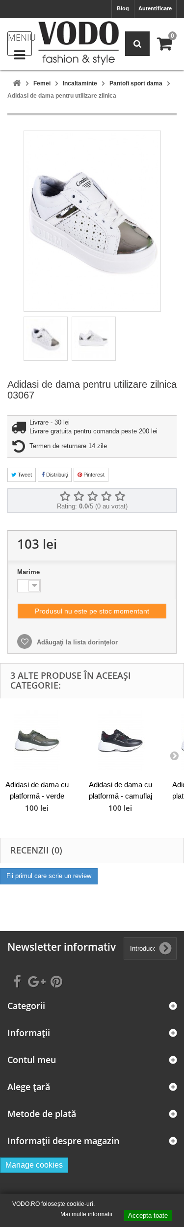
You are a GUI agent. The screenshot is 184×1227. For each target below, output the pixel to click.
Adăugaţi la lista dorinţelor (76, 642)
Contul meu (31, 1060)
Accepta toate (148, 1215)
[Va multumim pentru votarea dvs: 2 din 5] (78, 496)
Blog (123, 8)
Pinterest (93, 475)
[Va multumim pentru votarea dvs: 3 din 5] (92, 496)
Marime (29, 572)
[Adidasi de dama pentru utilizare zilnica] (45, 338)
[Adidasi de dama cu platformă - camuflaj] (120, 740)
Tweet (24, 475)
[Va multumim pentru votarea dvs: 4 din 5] (106, 496)
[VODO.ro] (78, 43)
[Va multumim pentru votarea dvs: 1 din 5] (64, 496)
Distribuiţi (56, 475)
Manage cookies (34, 1165)
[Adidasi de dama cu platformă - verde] (36, 740)
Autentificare (155, 8)
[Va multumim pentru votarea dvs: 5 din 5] (119, 496)
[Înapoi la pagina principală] (16, 84)
